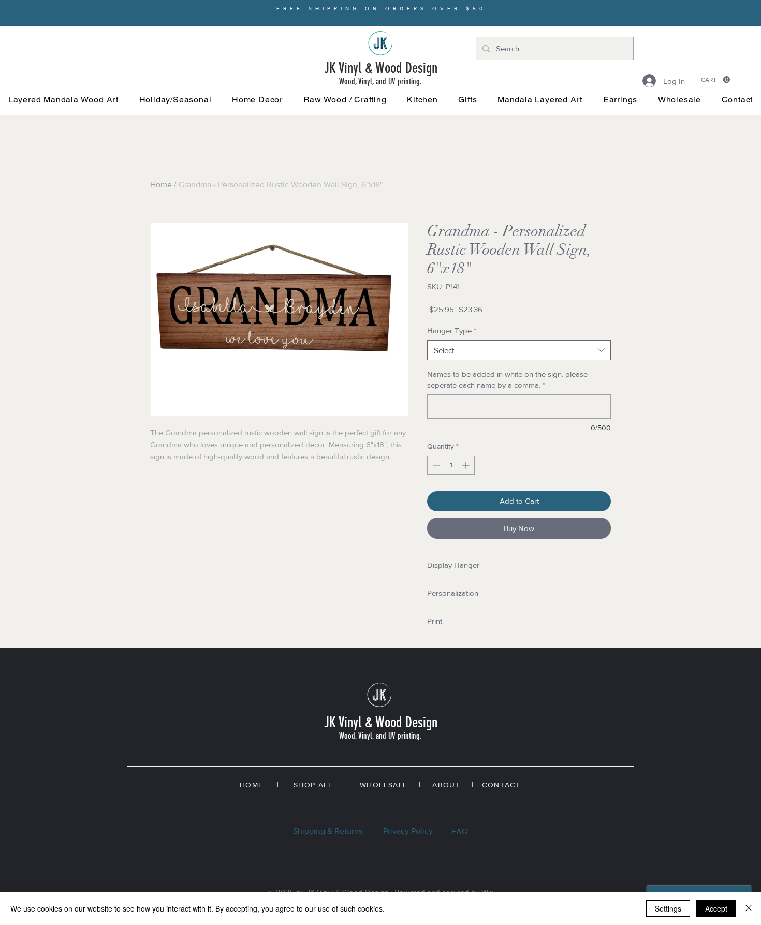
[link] (715, 79)
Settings (668, 908)
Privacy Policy (408, 831)
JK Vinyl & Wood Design (380, 68)
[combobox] (519, 350)
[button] (175, 100)
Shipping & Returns (327, 831)
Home (161, 184)
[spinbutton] (451, 465)
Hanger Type (451, 330)
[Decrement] (435, 465)
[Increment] (466, 465)
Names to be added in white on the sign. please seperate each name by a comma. (507, 379)
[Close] (748, 908)
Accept (716, 908)
